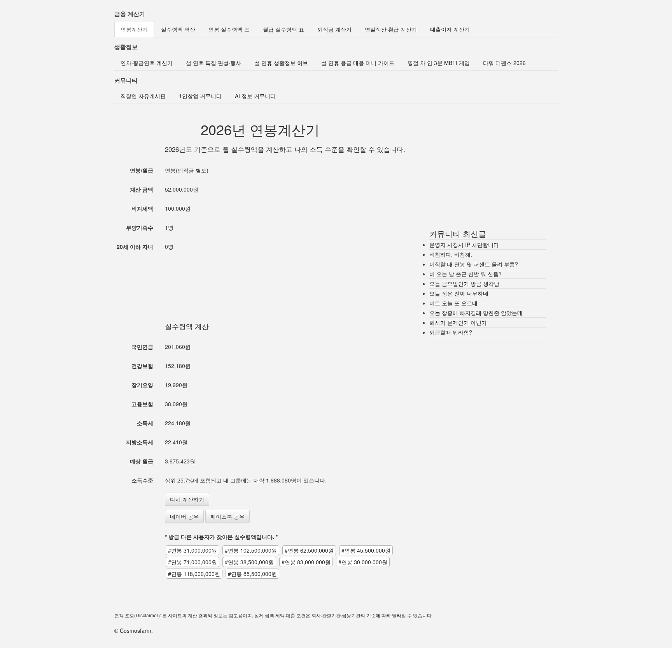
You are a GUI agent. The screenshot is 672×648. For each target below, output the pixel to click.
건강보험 (142, 366)
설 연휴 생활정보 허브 (281, 63)
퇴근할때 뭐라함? (450, 332)
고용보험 (142, 404)
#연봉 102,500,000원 (251, 550)
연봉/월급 (141, 170)
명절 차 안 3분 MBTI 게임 (439, 63)
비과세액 (142, 208)
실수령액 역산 (178, 29)
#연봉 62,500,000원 (309, 550)
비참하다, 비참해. (450, 254)
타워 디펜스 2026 (504, 63)
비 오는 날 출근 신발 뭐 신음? (465, 274)
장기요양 (142, 385)
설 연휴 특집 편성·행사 (213, 63)
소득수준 (142, 480)
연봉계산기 (134, 29)
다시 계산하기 (187, 499)
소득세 (145, 423)
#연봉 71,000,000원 (192, 562)
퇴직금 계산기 (334, 29)
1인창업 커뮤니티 (200, 96)
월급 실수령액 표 (283, 29)
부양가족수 (139, 227)
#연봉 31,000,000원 (192, 550)
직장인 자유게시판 (143, 96)
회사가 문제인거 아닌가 (458, 322)
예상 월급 (141, 461)
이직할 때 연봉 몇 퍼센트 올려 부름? (473, 264)
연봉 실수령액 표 (229, 29)
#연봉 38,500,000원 (249, 562)
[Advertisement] (260, 278)
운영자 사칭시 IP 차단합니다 (464, 244)
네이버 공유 (184, 516)
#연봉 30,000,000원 (362, 562)
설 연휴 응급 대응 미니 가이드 (357, 63)
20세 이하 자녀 (135, 246)
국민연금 (142, 346)
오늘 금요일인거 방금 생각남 (464, 283)
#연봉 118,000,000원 (194, 574)
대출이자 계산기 (450, 29)
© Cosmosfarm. (133, 630)
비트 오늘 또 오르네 (453, 303)
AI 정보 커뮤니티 (255, 96)
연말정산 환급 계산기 (391, 29)
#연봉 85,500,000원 (252, 574)
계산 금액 (141, 189)
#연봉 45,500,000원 (365, 550)
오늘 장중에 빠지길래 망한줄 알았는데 (476, 313)
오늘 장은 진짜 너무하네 (458, 293)
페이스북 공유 (227, 516)
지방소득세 (139, 442)
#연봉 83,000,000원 (306, 562)
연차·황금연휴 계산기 (147, 63)
